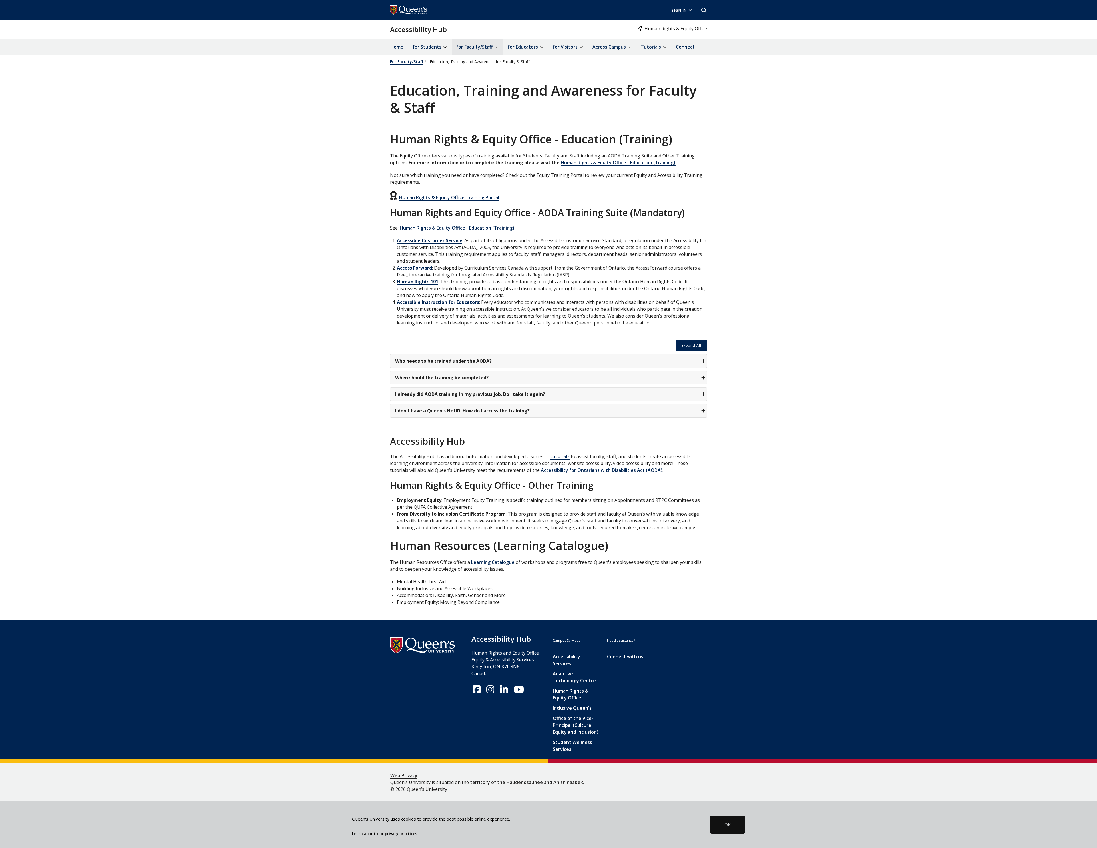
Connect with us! (625, 656)
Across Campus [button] (609, 47)
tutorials (560, 456)
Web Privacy (403, 775)
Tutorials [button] (651, 47)
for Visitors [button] (566, 47)
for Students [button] (428, 47)
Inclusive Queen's (572, 708)
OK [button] (727, 824)
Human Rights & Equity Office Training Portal (449, 197)
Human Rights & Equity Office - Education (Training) (457, 228)
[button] (702, 10)
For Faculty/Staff (406, 61)
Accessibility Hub (418, 29)
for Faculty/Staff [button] (475, 47)
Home (396, 47)
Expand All (691, 345)
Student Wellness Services (572, 745)
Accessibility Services (566, 660)
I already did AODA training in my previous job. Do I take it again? (470, 394)
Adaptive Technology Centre (574, 677)
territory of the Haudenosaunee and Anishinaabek (526, 782)
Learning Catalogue (493, 562)
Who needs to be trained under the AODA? (443, 361)
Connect (685, 47)
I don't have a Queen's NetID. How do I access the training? (462, 411)
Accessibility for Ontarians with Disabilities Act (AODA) (601, 470)
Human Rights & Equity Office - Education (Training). (618, 162)
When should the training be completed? (442, 377)
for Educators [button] (523, 47)
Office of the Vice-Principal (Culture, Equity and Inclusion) (575, 725)
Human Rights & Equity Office (675, 28)
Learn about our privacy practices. (385, 833)
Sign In (679, 10)
